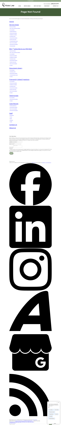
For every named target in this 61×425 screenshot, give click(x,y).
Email (10, 144)
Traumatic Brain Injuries (14, 41)
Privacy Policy (35, 419)
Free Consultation (47, 3)
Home (11, 21)
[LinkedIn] (30, 247)
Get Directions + (48, 162)
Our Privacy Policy (30, 154)
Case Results (13, 103)
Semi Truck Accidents (13, 42)
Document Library (15, 68)
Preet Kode (12, 115)
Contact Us (13, 125)
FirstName (11, 141)
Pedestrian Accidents (13, 34)
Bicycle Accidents (13, 26)
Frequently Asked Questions (19, 79)
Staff (11, 113)
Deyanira (11, 120)
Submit (11, 153)
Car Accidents (12, 70)
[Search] (50, 424)
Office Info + (44, 162)
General (11, 65)
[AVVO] (30, 330)
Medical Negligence (13, 31)
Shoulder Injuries (12, 36)
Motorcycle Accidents (13, 33)
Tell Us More (11, 147)
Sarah (11, 118)
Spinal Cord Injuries (13, 39)
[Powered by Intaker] (55, 423)
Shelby (11, 121)
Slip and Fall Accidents (13, 60)
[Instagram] (30, 290)
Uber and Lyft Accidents (14, 44)
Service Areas (14, 25)
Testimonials (13, 95)
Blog (11, 49)
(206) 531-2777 (55, 3)
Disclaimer (11, 148)
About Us (12, 128)
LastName (11, 142)
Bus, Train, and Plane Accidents (15, 28)
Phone (10, 143)
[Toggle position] (57, 402)
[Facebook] (30, 205)
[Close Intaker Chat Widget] (58, 402)
